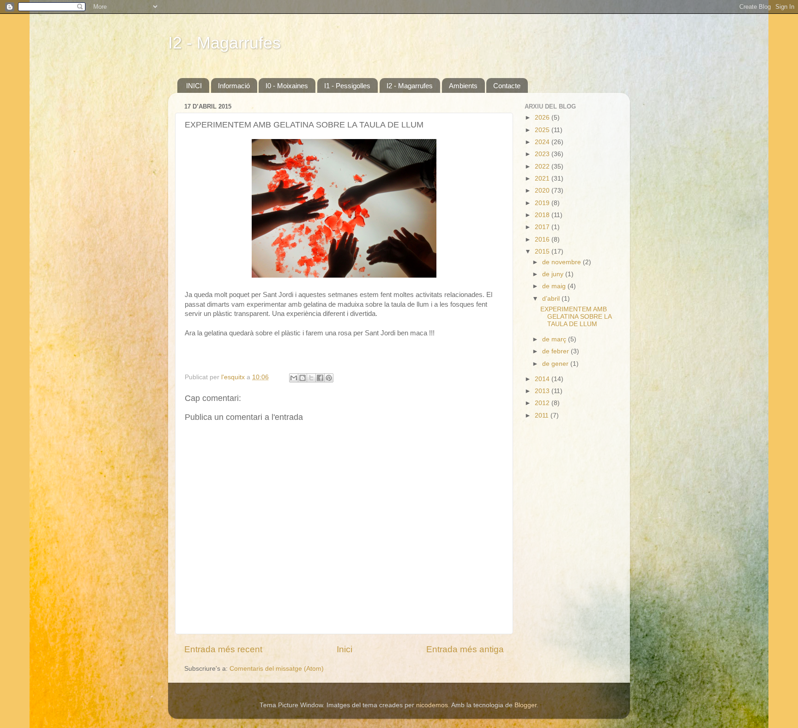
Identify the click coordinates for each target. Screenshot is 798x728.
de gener (556, 363)
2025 (543, 130)
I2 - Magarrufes (224, 42)
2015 (543, 251)
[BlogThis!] (302, 377)
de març (555, 339)
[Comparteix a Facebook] (320, 377)
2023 (543, 154)
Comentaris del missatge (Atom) (277, 668)
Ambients (463, 86)
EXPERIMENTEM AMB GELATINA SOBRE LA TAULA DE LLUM (575, 317)
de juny (553, 274)
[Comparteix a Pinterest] (328, 377)
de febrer (556, 351)
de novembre (562, 262)
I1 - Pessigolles (347, 86)
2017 (543, 227)
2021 (543, 178)
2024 (543, 142)
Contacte (506, 86)
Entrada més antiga (465, 649)
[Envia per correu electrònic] (293, 377)
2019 (543, 203)
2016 (543, 239)
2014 (543, 379)
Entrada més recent (223, 649)
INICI (194, 86)
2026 (543, 117)
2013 (543, 391)
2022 (543, 166)
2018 (543, 215)
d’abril (552, 298)
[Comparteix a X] (311, 377)
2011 (542, 415)
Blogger (525, 705)
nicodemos (432, 705)
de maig (555, 286)
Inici (344, 649)
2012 (543, 403)
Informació (234, 86)
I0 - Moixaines (287, 86)
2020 (543, 190)
